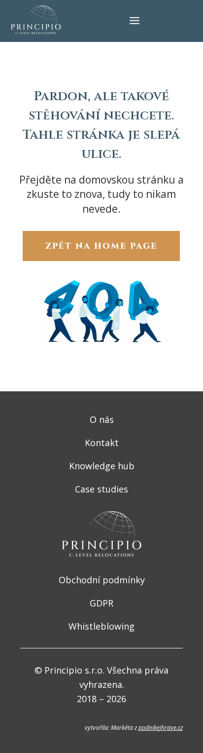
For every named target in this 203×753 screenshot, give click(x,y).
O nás (102, 419)
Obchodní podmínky (102, 580)
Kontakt (102, 443)
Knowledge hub (102, 466)
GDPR (101, 603)
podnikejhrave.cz (160, 727)
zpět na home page (101, 245)
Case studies (101, 489)
